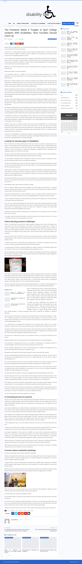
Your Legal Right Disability (54, 23)
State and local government (38, 23)
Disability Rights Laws (68, 23)
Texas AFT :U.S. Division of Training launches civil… (72, 73)
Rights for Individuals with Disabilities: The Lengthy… (72, 32)
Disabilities (12, 510)
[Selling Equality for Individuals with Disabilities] (7, 300)
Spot (28, 510)
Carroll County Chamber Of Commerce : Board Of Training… (72, 55)
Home (9, 23)
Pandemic (20, 510)
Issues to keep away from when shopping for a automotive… (72, 49)
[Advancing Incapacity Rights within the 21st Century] (7, 305)
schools (25, 510)
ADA (14, 23)
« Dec (69, 133)
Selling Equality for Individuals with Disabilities (72, 38)
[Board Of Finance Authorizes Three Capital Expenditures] (63, 79)
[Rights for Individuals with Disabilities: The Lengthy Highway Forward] (7, 294)
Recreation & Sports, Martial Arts (67, 108)
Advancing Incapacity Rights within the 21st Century (72, 44)
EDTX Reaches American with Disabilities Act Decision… (72, 61)
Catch (8, 510)
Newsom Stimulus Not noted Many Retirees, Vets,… (72, 84)
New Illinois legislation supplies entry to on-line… (72, 67)
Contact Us (5, 1)
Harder (17, 510)
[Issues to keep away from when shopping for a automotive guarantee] (63, 50)
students (31, 510)
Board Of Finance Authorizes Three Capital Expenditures (72, 78)
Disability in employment (23, 23)
